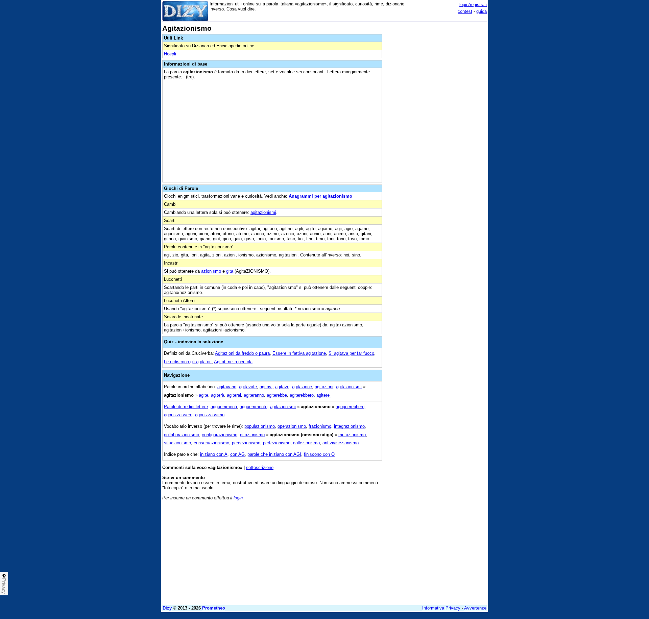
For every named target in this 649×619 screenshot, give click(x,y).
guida (481, 11)
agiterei (323, 395)
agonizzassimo (209, 414)
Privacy (4, 586)
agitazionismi (263, 212)
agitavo (282, 386)
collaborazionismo (181, 434)
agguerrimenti (224, 406)
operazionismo (292, 426)
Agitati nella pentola (233, 361)
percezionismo (246, 442)
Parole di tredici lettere (186, 406)
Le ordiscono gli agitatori (188, 361)
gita (229, 271)
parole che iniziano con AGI (274, 454)
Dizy (167, 608)
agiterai (234, 395)
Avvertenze (475, 608)
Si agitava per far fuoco (351, 353)
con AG (237, 454)
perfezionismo (276, 442)
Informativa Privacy (441, 608)
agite (203, 395)
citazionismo (252, 434)
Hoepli (170, 53)
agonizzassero (178, 414)
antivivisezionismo (340, 442)
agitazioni (324, 386)
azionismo (211, 271)
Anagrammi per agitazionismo (320, 196)
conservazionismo (211, 442)
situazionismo (177, 442)
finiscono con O (319, 454)
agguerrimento (253, 406)
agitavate (248, 386)
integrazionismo (349, 426)
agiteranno (254, 395)
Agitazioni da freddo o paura (242, 353)
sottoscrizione (259, 467)
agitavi (266, 386)
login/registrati (473, 4)
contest (465, 11)
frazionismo (320, 426)
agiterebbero (302, 395)
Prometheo (213, 608)
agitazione (302, 386)
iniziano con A (213, 454)
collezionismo (306, 442)
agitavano (226, 386)
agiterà (217, 395)
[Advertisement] (436, 126)
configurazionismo (219, 434)
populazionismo (259, 426)
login (238, 497)
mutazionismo (352, 434)
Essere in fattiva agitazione (299, 353)
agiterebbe (277, 395)
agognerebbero (350, 406)
